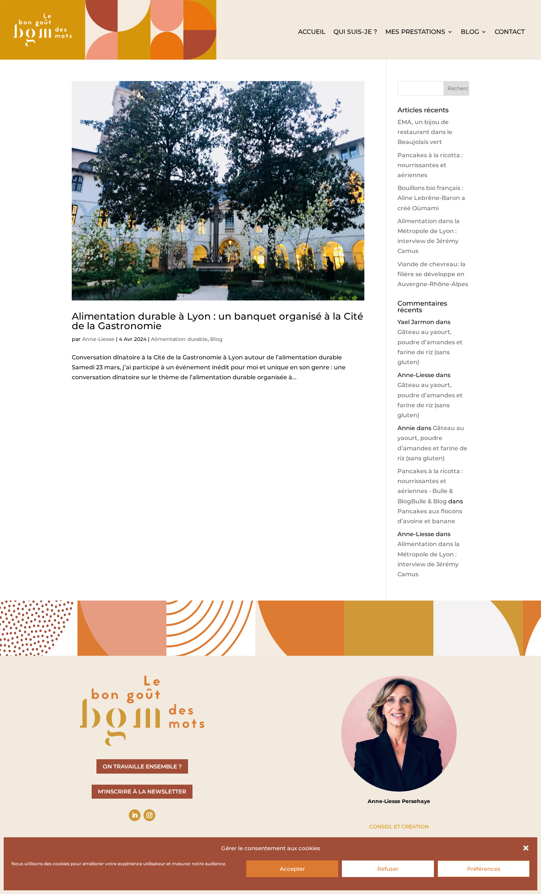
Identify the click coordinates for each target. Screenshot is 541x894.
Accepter (292, 868)
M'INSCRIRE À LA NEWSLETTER (142, 791)
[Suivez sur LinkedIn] (135, 815)
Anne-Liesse (98, 339)
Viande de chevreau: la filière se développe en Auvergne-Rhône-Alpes (432, 274)
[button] (526, 848)
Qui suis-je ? (355, 32)
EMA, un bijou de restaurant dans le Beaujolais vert (424, 132)
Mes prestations (415, 32)
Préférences (484, 868)
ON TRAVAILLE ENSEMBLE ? (142, 766)
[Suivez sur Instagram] (149, 815)
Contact (510, 32)
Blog (470, 32)
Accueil (311, 32)
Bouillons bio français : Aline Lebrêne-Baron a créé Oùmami (431, 197)
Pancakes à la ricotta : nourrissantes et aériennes (430, 165)
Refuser (388, 868)
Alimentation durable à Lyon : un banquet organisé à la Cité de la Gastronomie (217, 321)
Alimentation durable (179, 339)
